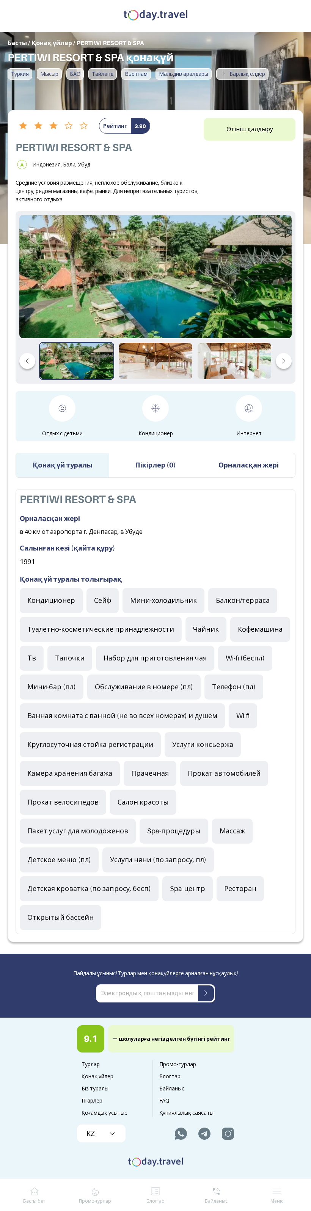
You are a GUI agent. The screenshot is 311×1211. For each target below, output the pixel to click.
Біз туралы (95, 1089)
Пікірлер (92, 1101)
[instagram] (228, 1134)
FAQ (164, 1101)
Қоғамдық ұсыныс (104, 1113)
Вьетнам (136, 74)
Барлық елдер (247, 74)
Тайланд (102, 74)
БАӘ (75, 74)
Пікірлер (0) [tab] (155, 465)
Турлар (91, 1064)
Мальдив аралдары (183, 74)
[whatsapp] (181, 1134)
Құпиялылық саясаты (186, 1113)
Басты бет (34, 1201)
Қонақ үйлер (97, 1076)
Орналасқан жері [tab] (248, 465)
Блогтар (170, 1076)
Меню (277, 1201)
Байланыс (171, 1089)
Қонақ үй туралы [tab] (63, 465)
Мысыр (49, 74)
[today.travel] (155, 16)
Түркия (20, 74)
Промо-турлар (177, 1064)
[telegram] (204, 1134)
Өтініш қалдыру (249, 129)
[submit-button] (206, 993)
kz (90, 1133)
